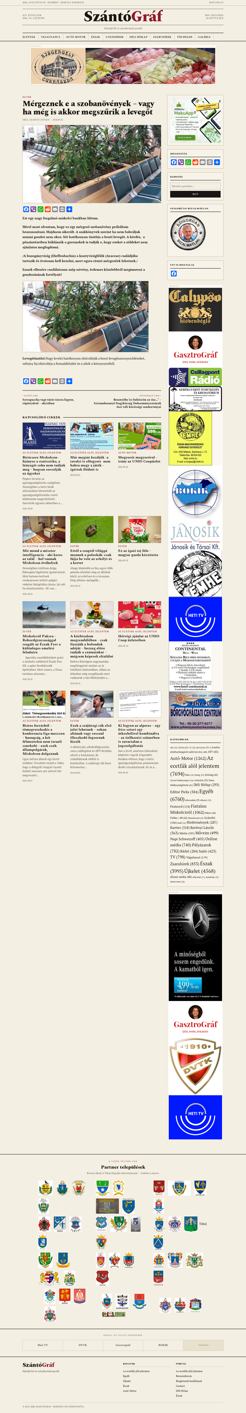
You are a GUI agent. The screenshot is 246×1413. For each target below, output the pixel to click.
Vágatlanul (51, 37)
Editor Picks (184, 791)
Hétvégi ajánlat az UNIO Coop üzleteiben (138, 638)
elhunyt (205, 800)
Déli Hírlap (138, 37)
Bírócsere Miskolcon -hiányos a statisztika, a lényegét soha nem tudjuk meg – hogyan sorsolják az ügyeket (44, 465)
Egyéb (27, 97)
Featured (180, 806)
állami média (181, 877)
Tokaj (203, 1224)
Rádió (189, 851)
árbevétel (199, 877)
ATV (213, 752)
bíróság (211, 774)
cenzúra (201, 780)
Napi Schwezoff (187, 838)
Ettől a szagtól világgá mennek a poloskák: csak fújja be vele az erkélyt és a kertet (91, 557)
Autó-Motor (76, 37)
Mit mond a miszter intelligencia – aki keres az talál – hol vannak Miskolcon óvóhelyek (42, 557)
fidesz (210, 812)
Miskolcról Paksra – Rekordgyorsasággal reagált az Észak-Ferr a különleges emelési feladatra (42, 644)
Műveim (206, 832)
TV (177, 857)
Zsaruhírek (162, 37)
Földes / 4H (178, 818)
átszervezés (177, 881)
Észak (95, 37)
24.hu (183, 747)
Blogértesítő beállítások (189, 1381)
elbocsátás (192, 800)
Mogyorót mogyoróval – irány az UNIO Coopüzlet (139, 459)
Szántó (123, 16)
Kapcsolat (216, 2)
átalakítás (212, 877)
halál (182, 822)
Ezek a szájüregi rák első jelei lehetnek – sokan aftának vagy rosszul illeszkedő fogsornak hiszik (90, 734)
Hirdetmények (202, 822)
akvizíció (202, 747)
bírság (199, 775)
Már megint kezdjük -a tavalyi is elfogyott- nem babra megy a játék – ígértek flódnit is (90, 463)
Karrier (180, 827)
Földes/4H (185, 37)
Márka (187, 833)
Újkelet (200, 871)
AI (192, 747)
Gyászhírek (115, 37)
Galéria (204, 37)
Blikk (189, 775)
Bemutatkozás (184, 1376)
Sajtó (207, 851)
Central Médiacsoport (182, 780)
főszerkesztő (195, 818)
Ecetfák (29, 37)
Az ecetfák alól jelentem (42, 452)
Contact (180, 1386)
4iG (173, 747)
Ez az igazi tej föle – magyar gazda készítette (138, 552)
